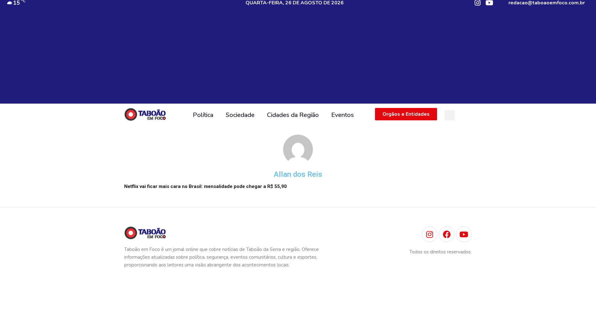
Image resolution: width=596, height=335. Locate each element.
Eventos (342, 115)
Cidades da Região (293, 115)
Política (203, 115)
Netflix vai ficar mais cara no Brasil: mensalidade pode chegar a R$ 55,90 (205, 186)
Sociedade (240, 115)
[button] (450, 115)
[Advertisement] (298, 60)
